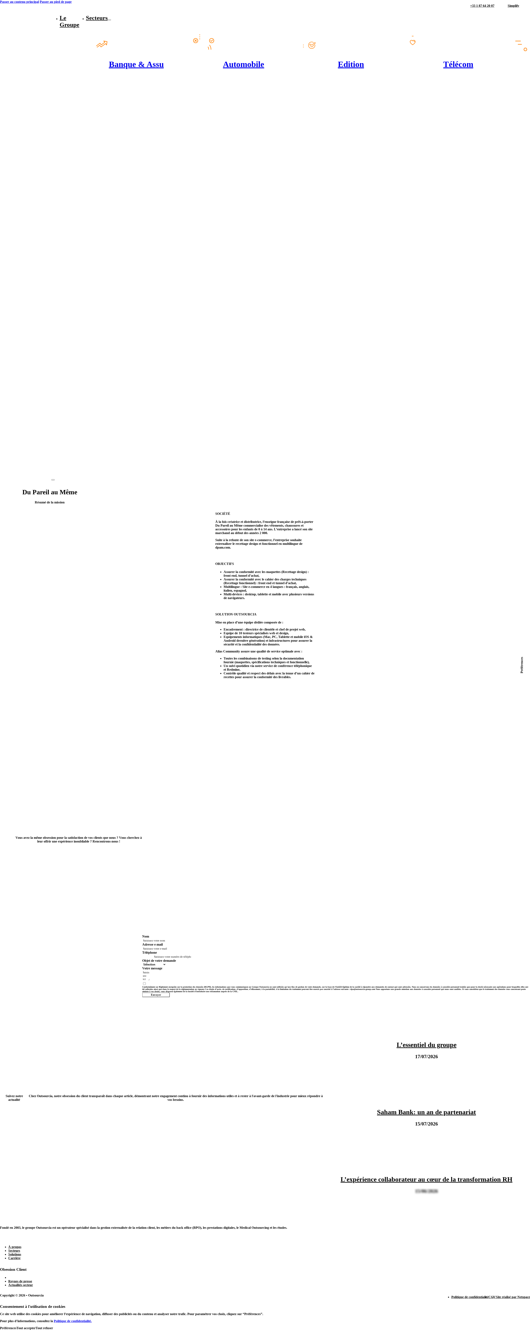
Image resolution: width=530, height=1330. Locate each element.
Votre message (152, 968)
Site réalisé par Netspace (513, 1297)
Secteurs (97, 17)
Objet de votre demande (159, 960)
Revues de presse (20, 1281)
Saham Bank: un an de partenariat (426, 1112)
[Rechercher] (528, 6)
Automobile (243, 64)
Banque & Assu (136, 64)
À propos (14, 1247)
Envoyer (156, 994)
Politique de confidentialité (469, 1297)
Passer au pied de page (56, 2)
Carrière (14, 1258)
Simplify (513, 5)
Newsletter (15, 1277)
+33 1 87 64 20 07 (482, 5)
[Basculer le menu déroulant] (109, 19)
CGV (492, 1297)
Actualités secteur (20, 1285)
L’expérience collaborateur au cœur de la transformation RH (426, 1179)
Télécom (458, 64)
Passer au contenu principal (19, 2)
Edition (351, 64)
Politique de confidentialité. (73, 1321)
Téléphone (149, 952)
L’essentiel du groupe (427, 1044)
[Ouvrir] (53, 479)
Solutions (14, 1254)
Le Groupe (69, 21)
